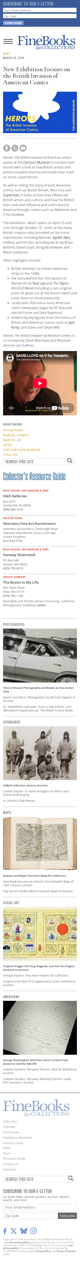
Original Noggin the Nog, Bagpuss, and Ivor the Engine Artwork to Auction (39, 968)
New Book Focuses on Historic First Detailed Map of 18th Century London (38, 883)
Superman (11, 195)
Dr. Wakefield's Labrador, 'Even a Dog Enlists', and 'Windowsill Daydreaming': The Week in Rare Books (38, 708)
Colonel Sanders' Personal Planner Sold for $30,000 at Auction (40, 1071)
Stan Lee (39, 283)
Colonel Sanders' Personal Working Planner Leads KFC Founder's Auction (37, 1081)
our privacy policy (19, 1242)
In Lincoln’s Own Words (19, 801)
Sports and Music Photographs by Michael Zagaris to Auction (39, 699)
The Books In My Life (21, 582)
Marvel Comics (16, 435)
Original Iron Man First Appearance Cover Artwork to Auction (39, 983)
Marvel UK (12, 440)
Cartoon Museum (36, 162)
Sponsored (11, 722)
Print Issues (11, 1132)
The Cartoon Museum (22, 450)
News (6, 53)
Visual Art (11, 902)
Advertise (9, 1169)
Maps (7, 812)
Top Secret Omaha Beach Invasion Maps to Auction (38, 891)
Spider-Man (61, 237)
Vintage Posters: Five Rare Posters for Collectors (35, 975)
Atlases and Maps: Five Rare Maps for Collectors (34, 875)
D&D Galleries (15, 496)
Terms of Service (66, 1251)
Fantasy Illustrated (19, 554)
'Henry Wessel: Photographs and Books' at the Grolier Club (38, 689)
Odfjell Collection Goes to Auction (25, 785)
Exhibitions (13, 430)
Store (6, 1153)
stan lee (10, 455)
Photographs (14, 624)
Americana (11, 996)
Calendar (9, 1127)
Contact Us (10, 1164)
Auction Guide (13, 1143)
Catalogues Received (17, 1137)
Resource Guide (14, 1158)
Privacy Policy (43, 1251)
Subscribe (10, 1121)
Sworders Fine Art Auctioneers (29, 523)
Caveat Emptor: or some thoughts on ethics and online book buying (36, 793)
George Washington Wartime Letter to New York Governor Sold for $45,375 (35, 1062)
